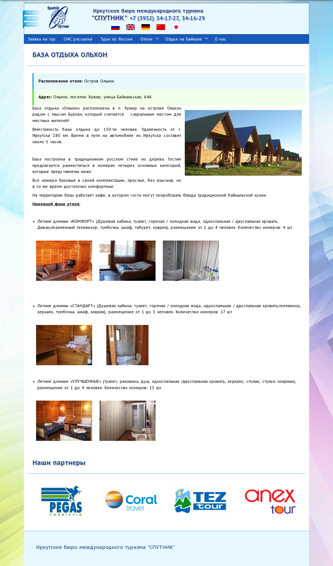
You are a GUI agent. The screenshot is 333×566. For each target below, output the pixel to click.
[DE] (145, 26)
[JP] (176, 26)
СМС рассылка (78, 39)
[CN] (161, 26)
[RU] (115, 26)
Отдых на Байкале (181, 39)
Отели (144, 39)
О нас (220, 39)
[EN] (130, 26)
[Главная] (58, 17)
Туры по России (116, 39)
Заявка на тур (42, 39)
